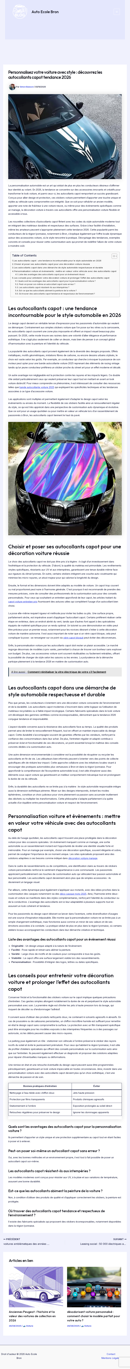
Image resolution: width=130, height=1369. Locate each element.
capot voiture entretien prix (22, 601)
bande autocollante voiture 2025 (37, 387)
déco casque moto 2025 (73, 893)
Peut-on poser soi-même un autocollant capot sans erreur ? (47, 284)
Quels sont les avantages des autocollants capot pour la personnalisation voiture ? (56, 281)
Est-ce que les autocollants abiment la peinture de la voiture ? (48, 291)
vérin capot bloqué (73, 637)
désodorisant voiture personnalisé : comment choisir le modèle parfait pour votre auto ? (93, 1316)
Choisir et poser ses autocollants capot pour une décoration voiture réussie (52, 264)
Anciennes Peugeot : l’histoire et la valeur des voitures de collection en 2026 (32, 1316)
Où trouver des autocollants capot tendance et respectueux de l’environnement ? (57, 294)
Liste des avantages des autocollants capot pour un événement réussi (51, 274)
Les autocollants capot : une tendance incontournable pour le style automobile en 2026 (57, 260)
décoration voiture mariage (82, 858)
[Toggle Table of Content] (112, 256)
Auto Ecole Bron (45, 11)
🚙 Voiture (28, 1326)
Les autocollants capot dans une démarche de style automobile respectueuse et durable (58, 267)
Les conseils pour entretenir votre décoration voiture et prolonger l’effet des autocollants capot (61, 278)
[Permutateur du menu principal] (117, 12)
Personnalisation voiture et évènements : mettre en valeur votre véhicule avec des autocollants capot (65, 271)
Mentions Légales (111, 1358)
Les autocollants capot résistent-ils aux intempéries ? (44, 287)
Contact (111, 1354)
